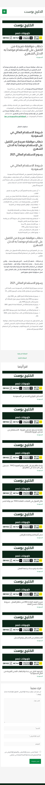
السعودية (39, 57)
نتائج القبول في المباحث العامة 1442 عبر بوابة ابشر (22, 501)
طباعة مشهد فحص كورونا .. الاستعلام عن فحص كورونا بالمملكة (25, 431)
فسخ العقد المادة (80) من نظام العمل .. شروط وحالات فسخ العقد (23, 603)
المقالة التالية (22, 358)
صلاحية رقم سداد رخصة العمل (30, 568)
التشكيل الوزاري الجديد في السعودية (28, 396)
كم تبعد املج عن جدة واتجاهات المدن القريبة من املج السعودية (23, 672)
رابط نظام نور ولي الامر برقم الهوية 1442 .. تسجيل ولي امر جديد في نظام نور (23, 466)
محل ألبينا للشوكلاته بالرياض (31, 535)
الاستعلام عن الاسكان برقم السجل (28, 637)
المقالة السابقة (22, 354)
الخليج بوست (33, 11)
